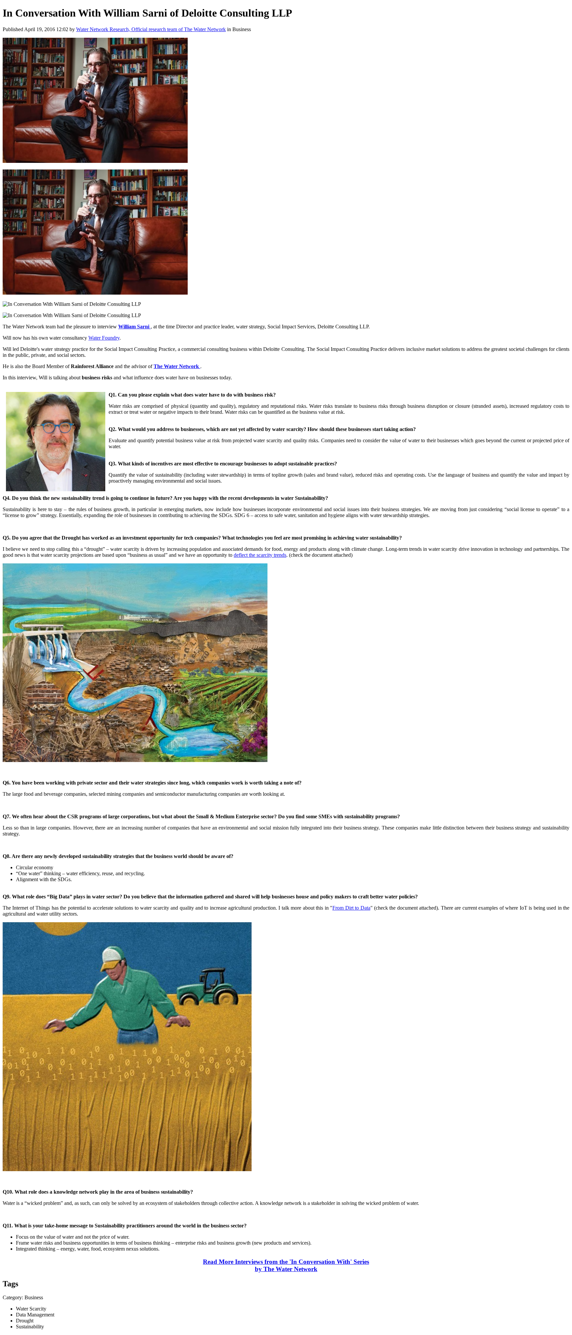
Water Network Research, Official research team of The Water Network (151, 29)
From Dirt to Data (351, 908)
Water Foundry (103, 338)
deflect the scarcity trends (260, 555)
